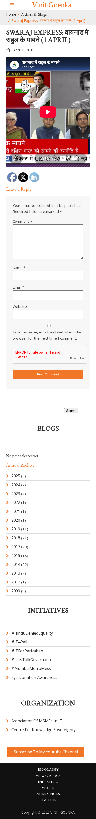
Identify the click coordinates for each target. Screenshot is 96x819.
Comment (22, 221)
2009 (15, 591)
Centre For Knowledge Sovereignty (43, 729)
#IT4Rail (19, 642)
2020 (15, 520)
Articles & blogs (34, 14)
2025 (15, 476)
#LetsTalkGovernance (31, 659)
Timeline (48, 800)
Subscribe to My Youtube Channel (46, 752)
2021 (15, 511)
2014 (15, 564)
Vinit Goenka (51, 5)
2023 (15, 493)
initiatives (48, 781)
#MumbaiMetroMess (31, 668)
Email (18, 287)
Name (19, 267)
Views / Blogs (48, 775)
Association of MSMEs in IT (36, 720)
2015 (15, 555)
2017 (15, 546)
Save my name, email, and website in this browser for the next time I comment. (47, 335)
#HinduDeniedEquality (32, 633)
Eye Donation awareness (34, 677)
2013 (15, 573)
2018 (15, 538)
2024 (15, 484)
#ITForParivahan (27, 650)
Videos (48, 788)
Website (20, 306)
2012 (15, 582)
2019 (15, 529)
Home (11, 14)
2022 (15, 502)
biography (48, 769)
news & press (48, 794)
